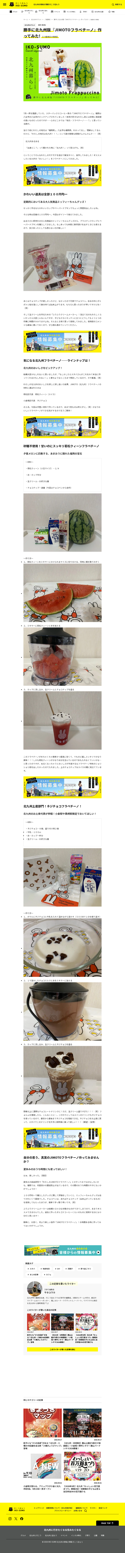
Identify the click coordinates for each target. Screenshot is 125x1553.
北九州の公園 (99, 12)
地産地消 (46, 1268)
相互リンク (103, 1508)
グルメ (15, 12)
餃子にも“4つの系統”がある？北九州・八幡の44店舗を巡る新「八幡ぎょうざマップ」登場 (42, 1446)
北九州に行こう (29, 11)
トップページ (39, 1508)
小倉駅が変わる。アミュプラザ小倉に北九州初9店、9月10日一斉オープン (42, 1487)
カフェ (48, 1274)
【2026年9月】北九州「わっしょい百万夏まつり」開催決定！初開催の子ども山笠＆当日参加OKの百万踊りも (81, 1489)
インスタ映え (71, 12)
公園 (95, 1535)
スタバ (32, 1268)
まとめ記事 (34, 1274)
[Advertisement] (62, 1376)
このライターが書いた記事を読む (62, 1349)
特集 (113, 12)
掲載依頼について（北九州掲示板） (59, 1508)
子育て (85, 12)
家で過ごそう (86, 1268)
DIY (58, 1268)
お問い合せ (78, 1510)
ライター (93, 1508)
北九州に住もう (43, 11)
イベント (57, 12)
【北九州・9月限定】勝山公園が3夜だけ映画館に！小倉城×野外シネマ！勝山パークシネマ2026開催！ (82, 1446)
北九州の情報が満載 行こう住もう (70, 1542)
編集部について (82, 1508)
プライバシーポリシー (62, 1510)
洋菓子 (70, 1268)
